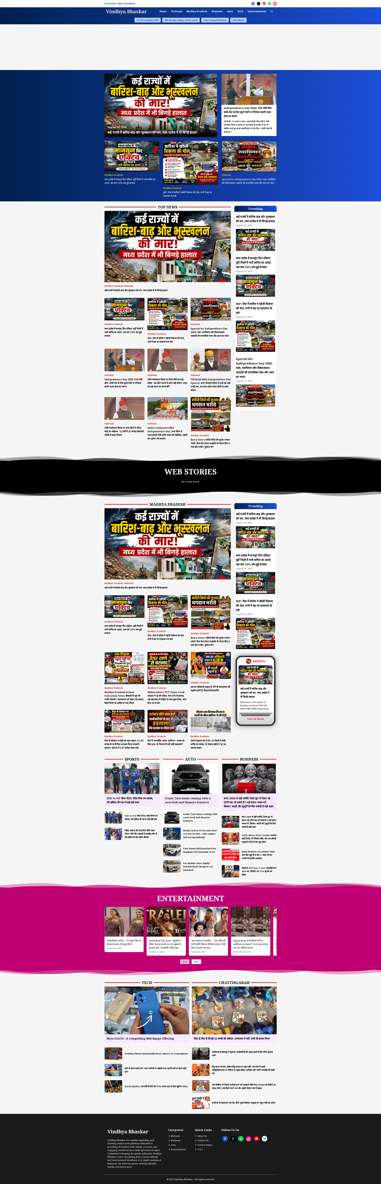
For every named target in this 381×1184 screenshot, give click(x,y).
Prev (185, 961)
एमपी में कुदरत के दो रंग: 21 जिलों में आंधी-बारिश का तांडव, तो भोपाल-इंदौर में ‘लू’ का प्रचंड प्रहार (208, 744)
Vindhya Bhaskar (126, 11)
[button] (271, 11)
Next (196, 961)
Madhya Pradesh (196, 11)
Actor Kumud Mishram (215, 20)
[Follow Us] (253, 4)
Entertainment (257, 11)
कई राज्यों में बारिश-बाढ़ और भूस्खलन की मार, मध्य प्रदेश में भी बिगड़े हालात (135, 290)
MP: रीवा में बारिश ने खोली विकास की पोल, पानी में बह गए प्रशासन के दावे (254, 308)
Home (163, 11)
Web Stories (190, 472)
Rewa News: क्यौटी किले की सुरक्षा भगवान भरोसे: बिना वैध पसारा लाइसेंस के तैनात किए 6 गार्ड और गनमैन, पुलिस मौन (210, 443)
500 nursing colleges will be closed (180, 20)
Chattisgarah (234, 982)
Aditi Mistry (238, 20)
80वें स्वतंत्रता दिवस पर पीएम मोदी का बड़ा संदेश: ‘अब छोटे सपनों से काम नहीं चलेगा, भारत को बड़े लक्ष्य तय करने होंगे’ (167, 383)
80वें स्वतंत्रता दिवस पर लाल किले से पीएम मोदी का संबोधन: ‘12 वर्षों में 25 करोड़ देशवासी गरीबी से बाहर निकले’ (124, 431)
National (176, 11)
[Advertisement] (190, 46)
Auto (230, 11)
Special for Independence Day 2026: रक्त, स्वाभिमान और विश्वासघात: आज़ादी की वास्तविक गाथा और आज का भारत (210, 332)
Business (217, 11)
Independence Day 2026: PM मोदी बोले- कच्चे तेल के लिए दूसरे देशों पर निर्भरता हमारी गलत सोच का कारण (123, 383)
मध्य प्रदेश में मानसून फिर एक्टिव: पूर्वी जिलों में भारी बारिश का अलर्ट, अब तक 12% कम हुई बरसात (123, 332)
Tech (240, 11)
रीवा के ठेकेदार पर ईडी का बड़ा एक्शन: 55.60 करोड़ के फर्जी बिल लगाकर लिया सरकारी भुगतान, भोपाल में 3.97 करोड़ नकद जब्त (123, 744)
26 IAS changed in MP (148, 20)
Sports (132, 759)
